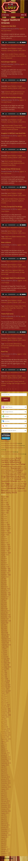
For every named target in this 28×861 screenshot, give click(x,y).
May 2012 (4, 819)
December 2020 (5, 615)
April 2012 (4, 821)
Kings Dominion (12, 201)
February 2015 (5, 753)
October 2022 (5, 573)
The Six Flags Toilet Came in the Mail (9, 443)
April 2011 (4, 845)
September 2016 (6, 715)
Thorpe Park (5, 348)
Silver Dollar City (22, 481)
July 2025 (3, 515)
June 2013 (4, 793)
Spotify (10, 50)
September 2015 (6, 739)
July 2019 (3, 649)
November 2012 (5, 807)
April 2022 (4, 585)
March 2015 (4, 751)
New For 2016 (4, 479)
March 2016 (4, 727)
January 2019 (5, 661)
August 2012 (4, 813)
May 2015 (4, 747)
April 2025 (4, 521)
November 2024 (5, 529)
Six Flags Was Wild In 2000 (7, 452)
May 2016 (4, 723)
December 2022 (5, 569)
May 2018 (4, 675)
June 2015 (4, 745)
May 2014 (4, 771)
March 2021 (4, 609)
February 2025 (5, 525)
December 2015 (5, 733)
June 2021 (4, 603)
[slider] (24, 42)
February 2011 (5, 849)
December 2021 (5, 593)
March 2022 (4, 587)
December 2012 (5, 805)
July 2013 (3, 791)
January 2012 (5, 827)
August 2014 (4, 765)
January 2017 (5, 707)
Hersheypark (5, 308)
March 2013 (4, 799)
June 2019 (4, 651)
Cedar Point (8, 236)
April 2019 (4, 655)
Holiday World (5, 473)
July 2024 (3, 537)
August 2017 (4, 693)
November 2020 (5, 617)
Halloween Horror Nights (8, 471)
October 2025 (5, 511)
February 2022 (5, 589)
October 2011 (5, 833)
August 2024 (4, 535)
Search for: (4, 392)
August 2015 (4, 741)
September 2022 (6, 575)
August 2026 (4, 497)
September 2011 (6, 835)
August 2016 (4, 717)
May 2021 (4, 605)
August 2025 (4, 513)
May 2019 (4, 653)
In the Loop (5, 15)
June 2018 (4, 673)
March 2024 (4, 543)
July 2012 (3, 815)
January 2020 (5, 637)
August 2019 (4, 647)
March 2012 (4, 823)
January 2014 (5, 779)
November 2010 (5, 855)
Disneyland (17, 467)
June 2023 (4, 559)
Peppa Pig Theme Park (16, 308)
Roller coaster (11, 479)
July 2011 (3, 839)
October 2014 (5, 761)
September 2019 (6, 645)
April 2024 (4, 541)
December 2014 (5, 757)
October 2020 (5, 619)
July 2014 (3, 767)
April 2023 (4, 563)
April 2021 (4, 607)
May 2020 (4, 629)
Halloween (19, 470)
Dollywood (4, 163)
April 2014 (4, 773)
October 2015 (5, 737)
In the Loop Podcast (7, 318)
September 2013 (6, 787)
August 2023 (4, 555)
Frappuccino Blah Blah (8, 26)
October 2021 (5, 597)
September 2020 (6, 621)
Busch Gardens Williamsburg (13, 161)
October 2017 (5, 689)
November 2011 (5, 831)
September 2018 (6, 667)
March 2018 (4, 679)
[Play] (3, 42)
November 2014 (5, 759)
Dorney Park (23, 469)
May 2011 (4, 843)
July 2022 (3, 579)
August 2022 (4, 577)
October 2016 (5, 713)
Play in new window (12, 45)
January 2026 (5, 505)
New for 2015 (20, 478)
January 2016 (5, 731)
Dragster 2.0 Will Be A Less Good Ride (13, 133)
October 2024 (5, 531)
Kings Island (20, 476)
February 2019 (5, 659)
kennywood (18, 92)
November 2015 (5, 735)
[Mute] (20, 42)
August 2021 (4, 599)
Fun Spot (10, 163)
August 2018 (4, 669)
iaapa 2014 (23, 473)
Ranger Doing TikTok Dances (10, 169)
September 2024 (6, 533)
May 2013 (4, 795)
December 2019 (5, 639)
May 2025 (4, 519)
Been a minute (6, 242)
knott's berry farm (8, 478)
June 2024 (4, 539)
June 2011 (4, 841)
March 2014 (4, 775)
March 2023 (4, 565)
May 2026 (4, 501)
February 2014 (5, 777)
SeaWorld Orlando (10, 56)
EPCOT (3, 470)
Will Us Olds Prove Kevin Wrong (11, 97)
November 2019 (5, 641)
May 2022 (4, 583)
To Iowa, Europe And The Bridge (11, 207)
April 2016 (4, 725)
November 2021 (5, 595)
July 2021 (3, 601)
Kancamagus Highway (8, 62)
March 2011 (4, 847)
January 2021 (5, 613)
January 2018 (5, 683)
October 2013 (5, 785)
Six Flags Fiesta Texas (15, 484)
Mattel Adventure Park (18, 236)
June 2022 (4, 581)
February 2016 (5, 729)
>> (15, 389)
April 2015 (4, 749)
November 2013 (5, 783)
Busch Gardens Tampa (11, 54)
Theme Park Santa (7, 314)
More (24, 50)
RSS (20, 50)
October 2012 (5, 809)
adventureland (4, 458)
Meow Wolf (4, 272)
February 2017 (5, 705)
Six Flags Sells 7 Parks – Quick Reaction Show (10, 454)
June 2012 (4, 817)
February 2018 (5, 681)
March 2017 (4, 703)
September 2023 (6, 553)
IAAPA (12, 92)
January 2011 (5, 851)
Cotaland (7, 92)
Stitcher (15, 50)
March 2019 (4, 657)
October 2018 (5, 665)
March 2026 (4, 503)
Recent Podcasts (5, 441)
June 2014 (4, 769)
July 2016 (3, 719)
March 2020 (4, 633)
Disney (9, 467)
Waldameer (9, 58)
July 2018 (3, 671)
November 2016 (5, 711)
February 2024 (5, 545)
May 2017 (4, 699)
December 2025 (5, 507)
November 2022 (5, 571)
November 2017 (5, 687)
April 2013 (4, 797)
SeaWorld (17, 479)
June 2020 (4, 627)
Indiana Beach (4, 474)
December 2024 (5, 527)
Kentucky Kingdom (21, 474)
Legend (21, 28)
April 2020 (4, 631)
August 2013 (4, 789)
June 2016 (4, 721)
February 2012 (5, 825)
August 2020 (4, 623)
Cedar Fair (14, 464)
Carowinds (22, 199)
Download (22, 45)
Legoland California (18, 270)
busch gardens (12, 458)
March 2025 (4, 523)
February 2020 (5, 635)
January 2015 (5, 755)
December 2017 (5, 685)
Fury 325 (13, 470)
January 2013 (5, 803)
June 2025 (4, 517)
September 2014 (6, 763)
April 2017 (4, 701)
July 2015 (3, 743)
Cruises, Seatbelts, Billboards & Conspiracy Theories (12, 447)
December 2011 (5, 829)
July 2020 (3, 625)
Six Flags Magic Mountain (18, 485)
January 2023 (5, 567)
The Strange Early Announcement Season (10, 445)
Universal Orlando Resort (8, 165)
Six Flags (22, 346)
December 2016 (5, 709)
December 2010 (5, 853)
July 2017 (3, 695)
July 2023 (3, 557)
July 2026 (3, 499)
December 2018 (5, 663)
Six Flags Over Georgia (13, 383)
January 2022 (5, 591)
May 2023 (4, 561)
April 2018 (4, 677)
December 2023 (5, 547)
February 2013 (5, 801)
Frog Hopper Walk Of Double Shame (13, 278)
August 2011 (4, 837)
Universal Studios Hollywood (15, 491)
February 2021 (5, 611)
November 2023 (5, 549)
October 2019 (5, 643)
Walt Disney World (9, 492)
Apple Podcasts (11, 48)
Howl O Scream (13, 473)
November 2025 (5, 509)
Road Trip (4, 351)
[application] (14, 42)
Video (25, 491)
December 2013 (5, 781)
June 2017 (4, 697)
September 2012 (6, 811)
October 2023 (5, 551)
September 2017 (6, 691)
